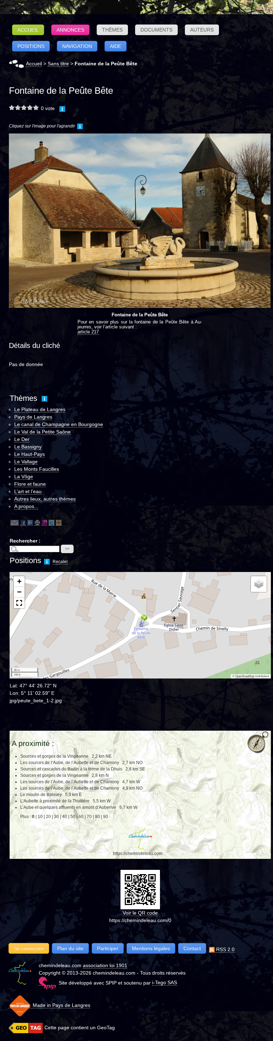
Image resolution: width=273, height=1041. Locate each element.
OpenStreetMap (244, 676)
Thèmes (112, 30)
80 (97, 816)
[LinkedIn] (30, 522)
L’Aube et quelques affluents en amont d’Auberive (68, 807)
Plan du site (70, 948)
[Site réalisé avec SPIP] (47, 983)
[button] (142, 621)
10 (40, 816)
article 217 (88, 331)
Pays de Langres (33, 417)
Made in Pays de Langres (60, 1005)
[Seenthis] (44, 522)
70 (89, 816)
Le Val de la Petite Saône (42, 432)
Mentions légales (151, 948)
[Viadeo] (58, 522)
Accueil (28, 30)
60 (81, 816)
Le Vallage (26, 461)
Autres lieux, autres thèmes (45, 499)
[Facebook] (23, 522)
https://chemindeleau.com (137, 853)
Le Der (22, 439)
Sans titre (58, 63)
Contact (192, 948)
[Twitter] (51, 522)
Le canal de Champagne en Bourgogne (58, 424)
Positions (30, 46)
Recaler (60, 561)
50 (72, 816)
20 (48, 816)
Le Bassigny (28, 446)
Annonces (70, 30)
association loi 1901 (105, 965)
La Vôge (23, 476)
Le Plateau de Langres (39, 409)
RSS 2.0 (225, 949)
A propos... (26, 506)
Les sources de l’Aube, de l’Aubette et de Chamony (70, 762)
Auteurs (202, 30)
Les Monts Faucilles (36, 469)
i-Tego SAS (164, 982)
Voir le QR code (140, 913)
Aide (115, 46)
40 (64, 816)
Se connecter (29, 948)
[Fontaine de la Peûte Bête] (140, 220)
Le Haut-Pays (29, 454)
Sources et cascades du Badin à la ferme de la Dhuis (71, 769)
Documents (156, 30)
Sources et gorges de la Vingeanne (54, 756)
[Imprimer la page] (37, 522)
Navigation (77, 46)
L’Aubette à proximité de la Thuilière (55, 801)
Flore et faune (30, 484)
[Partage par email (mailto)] (14, 522)
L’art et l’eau (28, 491)
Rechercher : (25, 541)
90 (105, 816)
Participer (107, 948)
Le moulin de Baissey (41, 794)
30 (56, 816)
